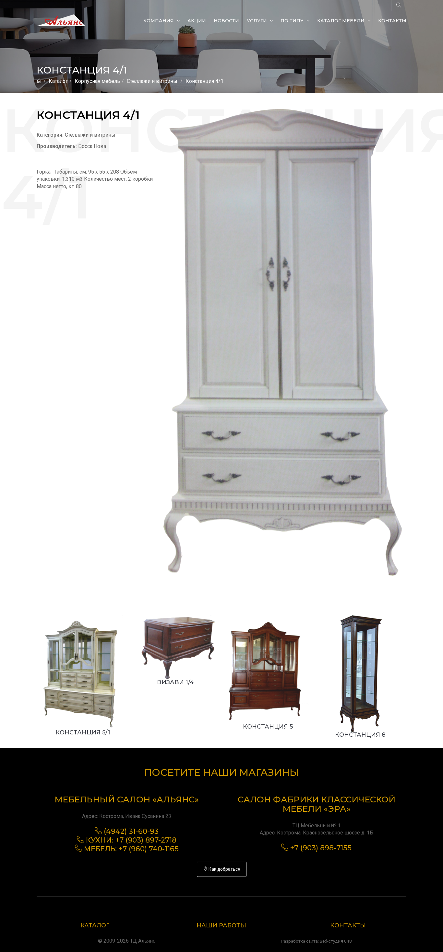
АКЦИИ (196, 21)
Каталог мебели (341, 21)
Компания (159, 21)
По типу (293, 21)
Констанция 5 (268, 726)
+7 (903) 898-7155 (321, 848)
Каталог (58, 81)
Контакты (392, 21)
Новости (226, 21)
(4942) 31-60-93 (131, 831)
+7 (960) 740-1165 (149, 848)
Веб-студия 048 (336, 941)
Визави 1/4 (175, 682)
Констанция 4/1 (204, 81)
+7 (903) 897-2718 (145, 840)
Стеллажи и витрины (152, 81)
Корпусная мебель (97, 81)
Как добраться (224, 869)
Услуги (257, 21)
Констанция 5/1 (82, 732)
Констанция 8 (360, 734)
